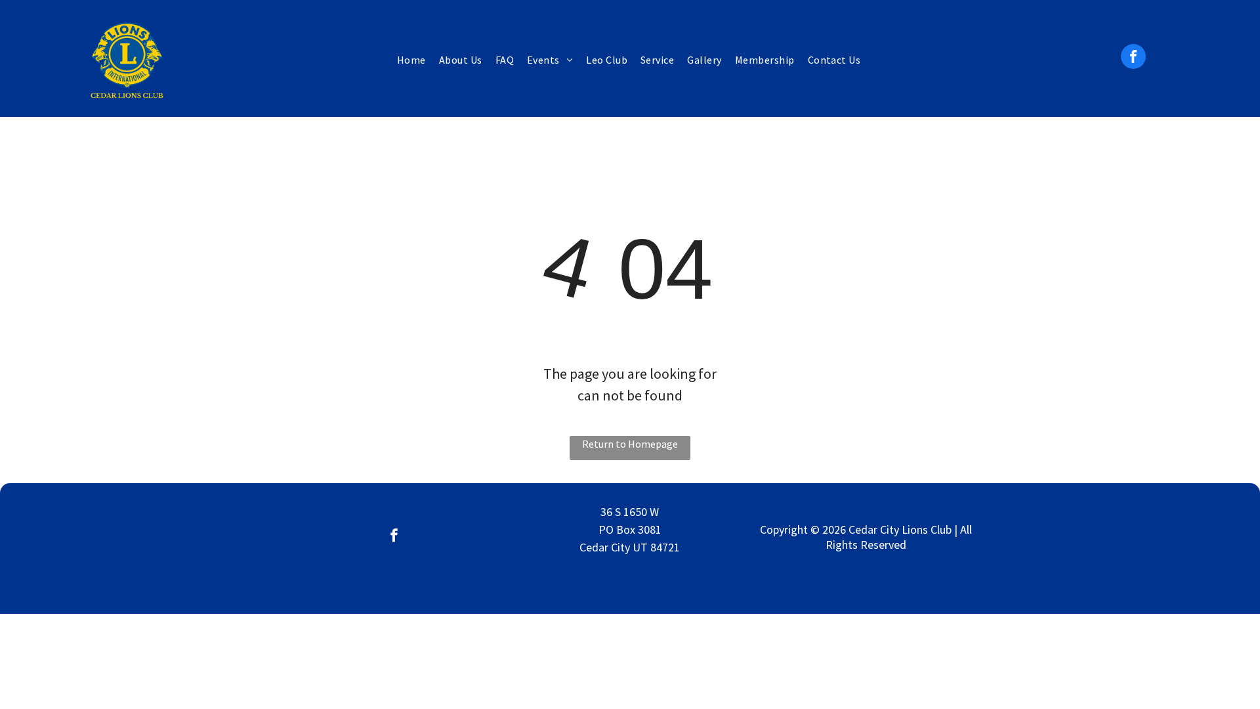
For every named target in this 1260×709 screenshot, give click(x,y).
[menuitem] (411, 60)
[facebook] (1133, 58)
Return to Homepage (630, 443)
